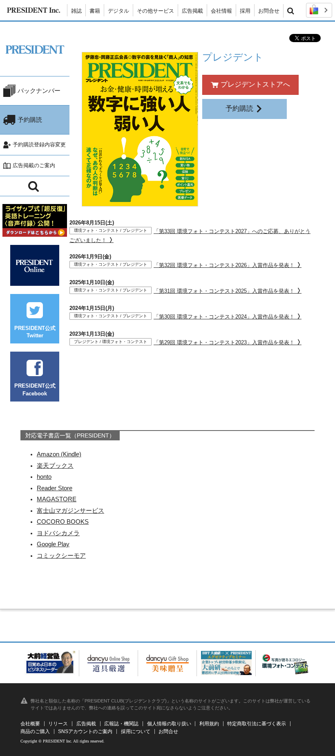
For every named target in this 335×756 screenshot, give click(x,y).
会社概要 (30, 724)
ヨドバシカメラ (58, 532)
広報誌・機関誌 (121, 724)
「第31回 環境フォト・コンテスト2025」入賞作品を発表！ (185, 291)
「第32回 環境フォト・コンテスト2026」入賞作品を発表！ (185, 265)
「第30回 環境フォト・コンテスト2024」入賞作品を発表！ (185, 317)
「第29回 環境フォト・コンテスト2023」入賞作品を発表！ (185, 342)
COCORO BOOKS (63, 521)
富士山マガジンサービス (70, 510)
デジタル (118, 11)
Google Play (53, 544)
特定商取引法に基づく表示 (256, 724)
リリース (58, 724)
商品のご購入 (35, 731)
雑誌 (76, 11)
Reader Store (54, 488)
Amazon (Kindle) (59, 454)
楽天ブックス (55, 465)
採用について (135, 731)
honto (44, 476)
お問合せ (268, 11)
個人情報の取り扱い (169, 724)
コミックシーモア (61, 555)
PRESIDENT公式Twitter (35, 332)
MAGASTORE (56, 499)
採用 (245, 11)
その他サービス (155, 11)
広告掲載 (192, 11)
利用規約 (209, 724)
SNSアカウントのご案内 (85, 731)
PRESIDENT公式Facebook (35, 389)
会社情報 (221, 11)
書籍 (94, 11)
